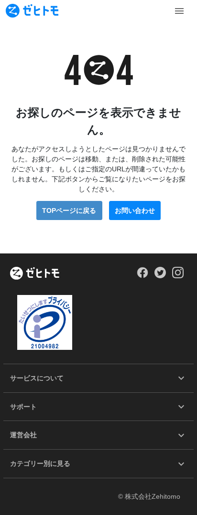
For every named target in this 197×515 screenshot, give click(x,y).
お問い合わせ (135, 210)
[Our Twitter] (160, 276)
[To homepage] (32, 10)
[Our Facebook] (142, 276)
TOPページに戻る (69, 210)
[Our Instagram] (178, 276)
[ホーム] (34, 274)
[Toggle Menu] (179, 11)
